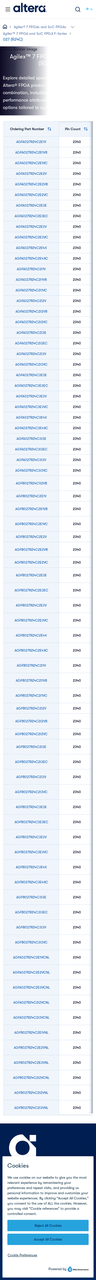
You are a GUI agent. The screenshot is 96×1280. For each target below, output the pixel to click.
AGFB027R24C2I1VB (31, 680)
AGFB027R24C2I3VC (31, 792)
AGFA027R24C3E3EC (31, 386)
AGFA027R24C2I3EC (31, 343)
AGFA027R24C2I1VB (31, 280)
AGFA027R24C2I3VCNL (31, 1017)
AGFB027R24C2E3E (31, 575)
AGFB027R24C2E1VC (31, 524)
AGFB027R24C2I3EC (31, 762)
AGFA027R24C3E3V (31, 396)
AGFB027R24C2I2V (31, 708)
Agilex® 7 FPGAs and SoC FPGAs (40, 27)
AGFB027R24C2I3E (31, 747)
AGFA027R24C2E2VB (31, 184)
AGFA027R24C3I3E (31, 439)
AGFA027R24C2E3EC (31, 216)
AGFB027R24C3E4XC (31, 882)
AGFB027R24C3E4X (31, 867)
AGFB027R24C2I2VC (31, 734)
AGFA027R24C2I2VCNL (31, 1002)
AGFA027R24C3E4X (31, 417)
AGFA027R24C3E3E (31, 375)
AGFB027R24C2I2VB (31, 721)
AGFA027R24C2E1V (31, 142)
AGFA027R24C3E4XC (31, 428)
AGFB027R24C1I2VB (31, 483)
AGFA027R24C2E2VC (31, 195)
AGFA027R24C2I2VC (31, 322)
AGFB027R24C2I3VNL (31, 1108)
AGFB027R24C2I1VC (31, 695)
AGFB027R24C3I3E (31, 897)
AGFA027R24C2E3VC (31, 237)
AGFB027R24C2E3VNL (31, 1063)
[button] (72, 26)
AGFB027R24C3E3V (31, 837)
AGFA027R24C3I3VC (31, 470)
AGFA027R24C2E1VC (31, 163)
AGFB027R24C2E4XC (31, 650)
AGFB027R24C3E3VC (31, 852)
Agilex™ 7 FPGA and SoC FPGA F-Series (35, 34)
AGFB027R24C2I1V (31, 665)
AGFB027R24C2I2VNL (31, 1093)
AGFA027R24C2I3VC (31, 364)
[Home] (30, 9)
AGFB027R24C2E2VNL (31, 1047)
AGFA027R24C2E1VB (31, 152)
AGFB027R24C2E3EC (31, 590)
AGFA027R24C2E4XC (31, 258)
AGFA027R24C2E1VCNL (31, 957)
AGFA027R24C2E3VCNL (31, 987)
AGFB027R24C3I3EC (31, 912)
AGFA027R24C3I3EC (31, 449)
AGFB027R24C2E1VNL (31, 1032)
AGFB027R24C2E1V (31, 496)
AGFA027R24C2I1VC (31, 290)
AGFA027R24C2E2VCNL (31, 972)
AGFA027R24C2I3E (31, 333)
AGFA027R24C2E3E (31, 205)
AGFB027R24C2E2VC (31, 562)
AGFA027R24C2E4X (31, 248)
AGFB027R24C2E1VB (31, 509)
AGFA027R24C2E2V (31, 174)
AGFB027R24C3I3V (31, 927)
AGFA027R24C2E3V (31, 227)
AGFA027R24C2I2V (31, 301)
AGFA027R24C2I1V (31, 269)
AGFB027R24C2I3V (31, 777)
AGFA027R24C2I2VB (31, 311)
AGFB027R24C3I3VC (31, 942)
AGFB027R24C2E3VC (31, 620)
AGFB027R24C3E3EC (31, 822)
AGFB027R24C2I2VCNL (31, 1078)
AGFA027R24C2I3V (31, 354)
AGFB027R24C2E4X (31, 635)
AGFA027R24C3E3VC (31, 407)
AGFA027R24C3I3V (31, 460)
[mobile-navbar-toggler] (8, 9)
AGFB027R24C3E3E (31, 807)
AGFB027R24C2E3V (31, 605)
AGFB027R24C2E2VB (31, 549)
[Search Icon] (78, 9)
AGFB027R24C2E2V (31, 537)
